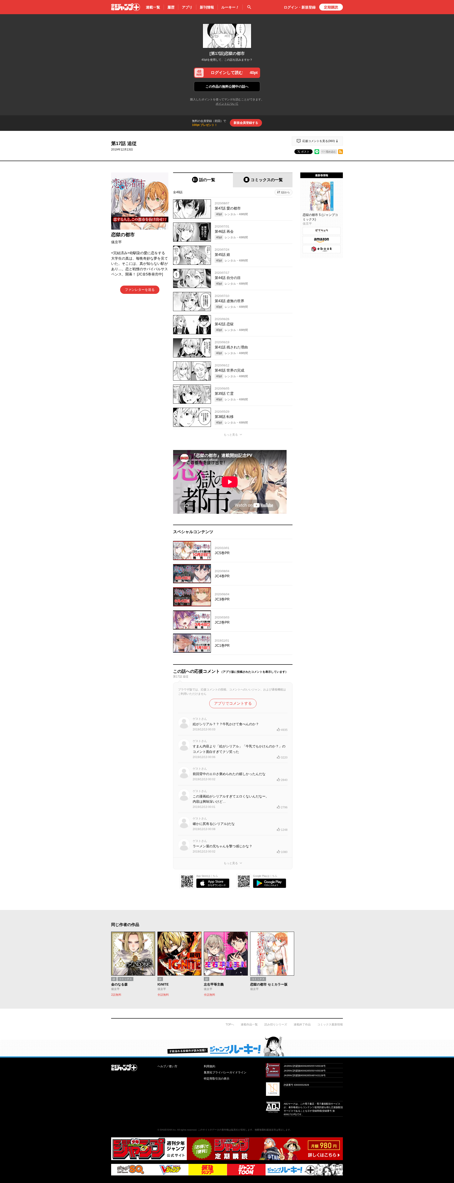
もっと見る (231, 434)
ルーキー (230, 7)
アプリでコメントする (233, 703)
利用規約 (209, 1066)
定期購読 (331, 7)
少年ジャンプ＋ (125, 7)
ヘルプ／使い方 (167, 1066)
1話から (285, 192)
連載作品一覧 (249, 1024)
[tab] (203, 179)
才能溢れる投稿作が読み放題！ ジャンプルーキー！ (227, 1046)
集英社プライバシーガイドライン (225, 1072)
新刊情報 (207, 7)
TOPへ (230, 1024)
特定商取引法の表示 (216, 1078)
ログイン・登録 (300, 7)
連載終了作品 (302, 1024)
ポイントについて (227, 103)
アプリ (187, 7)
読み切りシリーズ (275, 1024)
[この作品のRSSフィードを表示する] (340, 151)
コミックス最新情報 (330, 1024)
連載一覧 (153, 7)
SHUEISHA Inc (168, 1129)
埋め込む (331, 151)
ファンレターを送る (140, 289)
